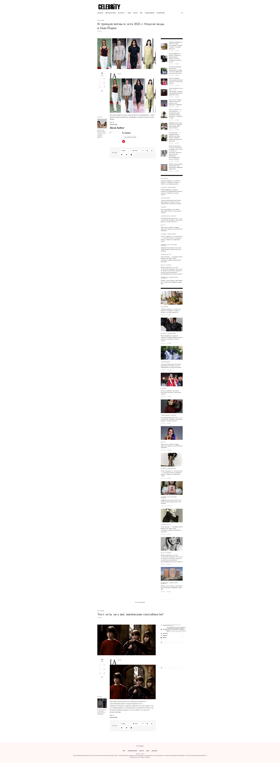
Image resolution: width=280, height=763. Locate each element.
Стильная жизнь (171, 187)
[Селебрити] (109, 6)
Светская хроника (172, 244)
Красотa (163, 225)
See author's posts (130, 137)
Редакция (126, 133)
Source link (113, 124)
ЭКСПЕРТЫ (173, 216)
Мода (147, 750)
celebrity (163, 187)
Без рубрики (100, 20)
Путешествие (164, 277)
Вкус (124, 750)
